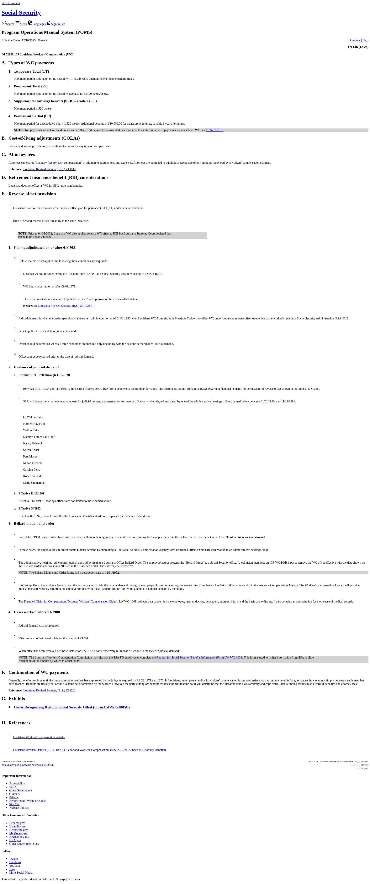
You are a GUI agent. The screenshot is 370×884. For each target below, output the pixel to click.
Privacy (13, 797)
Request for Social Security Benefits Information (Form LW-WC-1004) (199, 657)
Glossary (14, 793)
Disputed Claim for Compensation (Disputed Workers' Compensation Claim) (70, 601)
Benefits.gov (17, 823)
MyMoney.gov (18, 833)
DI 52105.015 (214, 130)
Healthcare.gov (18, 829)
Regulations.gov (19, 836)
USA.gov (15, 840)
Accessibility (17, 783)
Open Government (20, 790)
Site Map (14, 804)
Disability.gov (17, 826)
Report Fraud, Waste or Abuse (27, 800)
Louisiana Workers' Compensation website (39, 737)
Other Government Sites (24, 843)
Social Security (21, 12)
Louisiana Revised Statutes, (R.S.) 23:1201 (49, 690)
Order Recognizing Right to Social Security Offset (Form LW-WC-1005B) (72, 707)
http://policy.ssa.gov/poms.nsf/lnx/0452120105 (28, 764)
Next (365, 40)
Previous (355, 40)
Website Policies (19, 807)
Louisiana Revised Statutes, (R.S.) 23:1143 (49, 169)
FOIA (13, 786)
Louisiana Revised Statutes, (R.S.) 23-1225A (65, 305)
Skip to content (11, 3)
